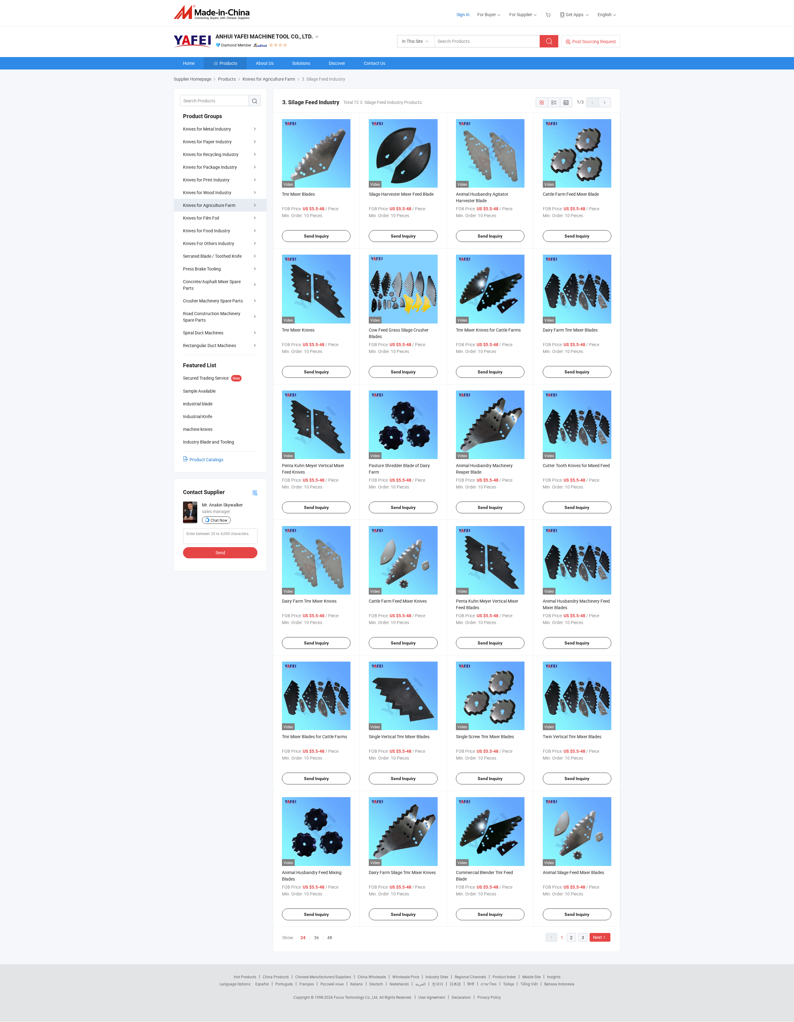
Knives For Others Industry (208, 243)
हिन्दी (470, 983)
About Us (265, 63)
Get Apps (574, 14)
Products (228, 63)
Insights (553, 976)
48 (329, 937)
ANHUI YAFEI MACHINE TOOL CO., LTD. (264, 36)
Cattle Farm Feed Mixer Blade (571, 194)
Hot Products (245, 976)
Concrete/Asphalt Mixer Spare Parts (212, 285)
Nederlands (399, 983)
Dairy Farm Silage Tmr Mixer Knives (402, 872)
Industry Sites (437, 976)
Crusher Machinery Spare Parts (213, 301)
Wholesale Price (405, 976)
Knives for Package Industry (210, 167)
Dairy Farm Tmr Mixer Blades (570, 330)
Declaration (461, 997)
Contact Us (374, 63)
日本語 (455, 983)
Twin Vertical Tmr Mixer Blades (572, 736)
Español (262, 983)
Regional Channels (470, 976)
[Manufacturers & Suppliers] (213, 12)
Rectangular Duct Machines (209, 345)
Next (597, 937)
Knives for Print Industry (206, 180)
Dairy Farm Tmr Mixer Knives (309, 601)
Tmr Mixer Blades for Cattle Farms (314, 736)
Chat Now (219, 520)
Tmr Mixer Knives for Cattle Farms (488, 330)
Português (284, 983)
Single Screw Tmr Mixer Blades (485, 736)
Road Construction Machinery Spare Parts (211, 316)
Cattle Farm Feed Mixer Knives (398, 601)
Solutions (301, 63)
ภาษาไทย (489, 983)
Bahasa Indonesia (559, 983)
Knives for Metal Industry (207, 129)
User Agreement (431, 997)
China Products (276, 976)
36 (316, 937)
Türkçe (508, 983)
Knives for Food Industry (206, 231)
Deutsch (376, 983)
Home (188, 63)
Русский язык (332, 983)
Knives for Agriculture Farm (209, 205)
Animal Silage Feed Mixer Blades (573, 872)
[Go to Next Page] (605, 102)
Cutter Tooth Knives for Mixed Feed (576, 465)
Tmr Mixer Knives (298, 330)
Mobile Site (531, 976)
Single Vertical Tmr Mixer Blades (399, 736)
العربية (420, 983)
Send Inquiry (316, 236)
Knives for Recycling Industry (211, 154)
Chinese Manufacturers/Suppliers (323, 976)
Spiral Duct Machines (203, 333)
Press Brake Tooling (202, 269)
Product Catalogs (206, 459)
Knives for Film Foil (201, 218)
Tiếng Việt (529, 983)
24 (303, 937)
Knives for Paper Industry (207, 142)
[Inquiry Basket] (549, 14)
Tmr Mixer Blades (298, 194)
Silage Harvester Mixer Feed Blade (401, 194)
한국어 (437, 983)
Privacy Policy (489, 997)
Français (306, 983)
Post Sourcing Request (594, 41)
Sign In (463, 14)
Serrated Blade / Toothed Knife (212, 256)
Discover (337, 63)
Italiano (356, 983)
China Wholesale (372, 976)
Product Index (504, 976)
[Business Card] (254, 492)
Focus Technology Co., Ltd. (356, 997)
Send (220, 553)
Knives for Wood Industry (207, 192)
